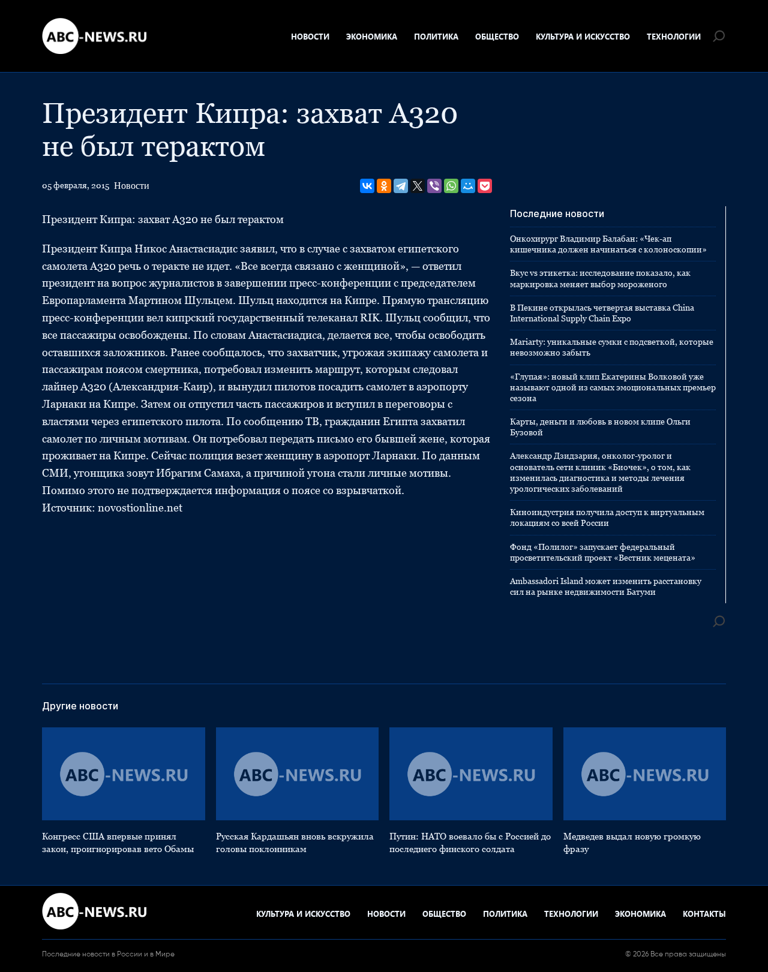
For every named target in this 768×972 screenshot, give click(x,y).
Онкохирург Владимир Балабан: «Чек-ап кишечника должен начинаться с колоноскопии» (608, 244)
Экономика (371, 36)
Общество (497, 36)
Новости (310, 36)
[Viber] (434, 186)
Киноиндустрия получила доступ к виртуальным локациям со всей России (607, 517)
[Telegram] (401, 186)
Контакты (704, 913)
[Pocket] (485, 186)
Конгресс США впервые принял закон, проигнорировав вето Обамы (118, 842)
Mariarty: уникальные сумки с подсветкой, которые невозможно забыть (611, 347)
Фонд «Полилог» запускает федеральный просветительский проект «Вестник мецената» (602, 552)
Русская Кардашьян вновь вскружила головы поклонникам (295, 842)
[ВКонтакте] (367, 186)
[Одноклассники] (384, 186)
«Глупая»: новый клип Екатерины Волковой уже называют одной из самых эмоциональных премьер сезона (613, 387)
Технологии (674, 36)
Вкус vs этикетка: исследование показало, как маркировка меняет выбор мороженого (600, 278)
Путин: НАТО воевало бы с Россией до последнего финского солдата (470, 842)
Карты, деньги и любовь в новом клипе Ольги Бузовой (600, 427)
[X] (417, 186)
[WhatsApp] (451, 186)
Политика (436, 36)
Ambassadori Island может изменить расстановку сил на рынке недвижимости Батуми (605, 586)
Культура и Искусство (583, 36)
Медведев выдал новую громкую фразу (632, 842)
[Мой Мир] (468, 186)
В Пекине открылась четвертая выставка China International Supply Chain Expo (602, 313)
